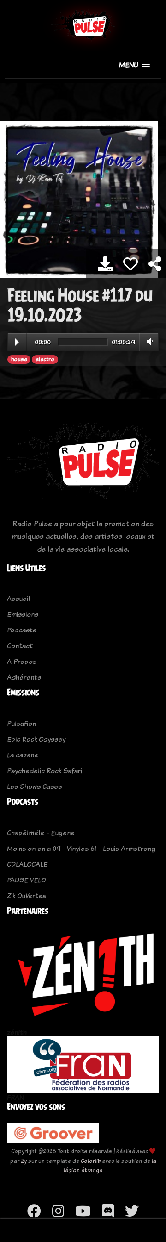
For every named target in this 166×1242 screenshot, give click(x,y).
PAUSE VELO (26, 880)
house (19, 359)
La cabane (22, 755)
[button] (134, 64)
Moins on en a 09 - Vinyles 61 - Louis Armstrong (81, 848)
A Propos (21, 661)
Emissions (22, 614)
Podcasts (21, 630)
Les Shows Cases (34, 786)
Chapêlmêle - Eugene (41, 832)
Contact (20, 645)
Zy (24, 1161)
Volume (148, 341)
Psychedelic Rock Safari (44, 770)
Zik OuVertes (26, 895)
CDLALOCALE (27, 864)
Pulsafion (21, 723)
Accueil (18, 598)
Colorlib (91, 1161)
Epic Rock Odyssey (36, 739)
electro (45, 359)
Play (17, 342)
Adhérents (24, 677)
